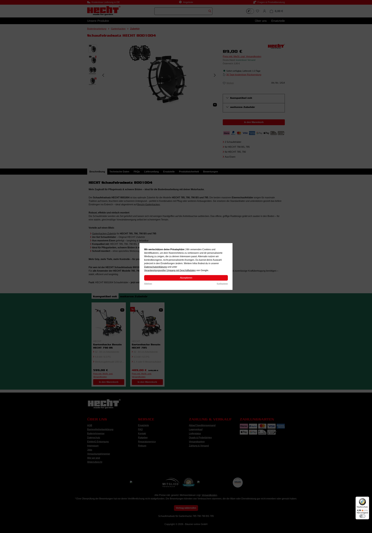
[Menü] (367, 498)
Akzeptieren (186, 278)
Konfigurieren (222, 283)
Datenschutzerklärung (155, 267)
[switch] (362, 516)
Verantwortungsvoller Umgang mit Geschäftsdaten (170, 270)
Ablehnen (148, 283)
